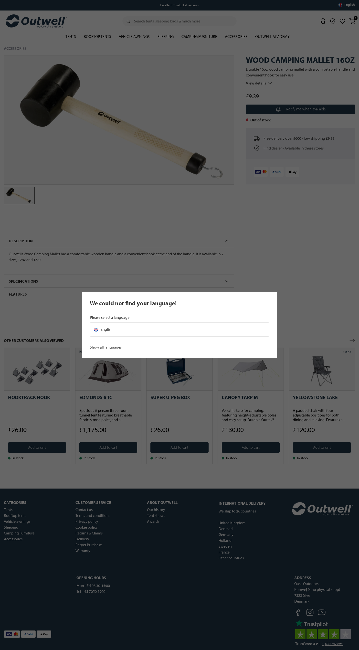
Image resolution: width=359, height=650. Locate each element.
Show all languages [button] (106, 347)
